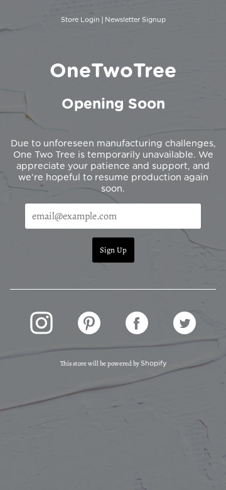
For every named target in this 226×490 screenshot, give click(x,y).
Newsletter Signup (135, 19)
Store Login (80, 19)
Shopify (153, 363)
